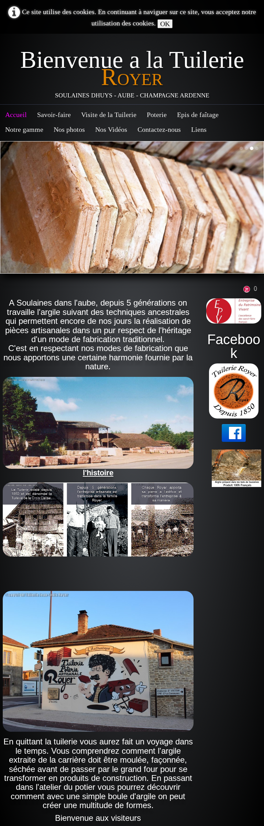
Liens (199, 129)
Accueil (16, 114)
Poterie (157, 114)
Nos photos (69, 129)
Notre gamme (24, 129)
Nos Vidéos (111, 129)
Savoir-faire (54, 114)
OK (165, 24)
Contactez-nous (159, 129)
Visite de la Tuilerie (108, 114)
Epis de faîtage (198, 114)
